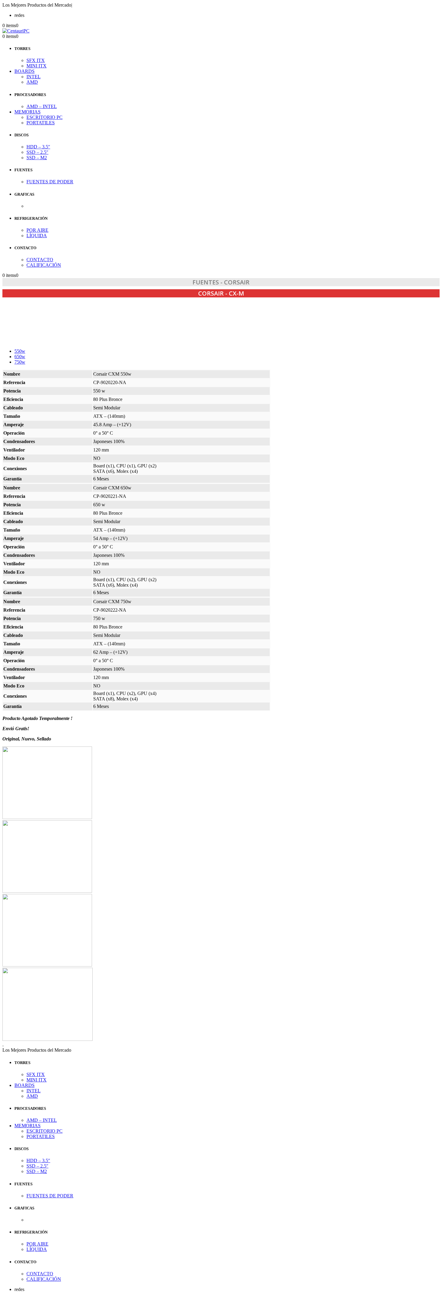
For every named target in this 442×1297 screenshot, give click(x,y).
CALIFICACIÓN (43, 265)
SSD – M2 (36, 157)
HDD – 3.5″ (38, 146)
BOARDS (24, 71)
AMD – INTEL (41, 106)
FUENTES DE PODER (49, 181)
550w (19, 351)
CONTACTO (39, 259)
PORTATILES (40, 122)
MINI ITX (36, 65)
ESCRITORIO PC (44, 117)
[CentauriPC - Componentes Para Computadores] (15, 30)
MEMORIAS (27, 111)
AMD (32, 82)
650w (19, 356)
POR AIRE (37, 230)
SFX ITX (35, 60)
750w (19, 362)
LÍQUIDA (36, 235)
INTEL (33, 76)
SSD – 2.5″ (37, 152)
